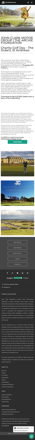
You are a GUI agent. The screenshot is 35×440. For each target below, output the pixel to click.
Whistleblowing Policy (8, 414)
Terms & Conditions (7, 394)
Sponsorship (5, 377)
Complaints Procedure (8, 384)
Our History (5, 375)
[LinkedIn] (22, 273)
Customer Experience (7, 386)
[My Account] (28, 2)
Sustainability (5, 382)
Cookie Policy (5, 401)
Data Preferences (6, 399)
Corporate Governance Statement (10, 411)
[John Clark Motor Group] (9, 2)
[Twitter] (12, 273)
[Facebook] (7, 273)
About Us (4, 370)
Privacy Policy (5, 397)
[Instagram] (27, 273)
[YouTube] (17, 273)
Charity (3, 379)
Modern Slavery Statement (9, 409)
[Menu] (31, 2)
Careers (4, 373)
